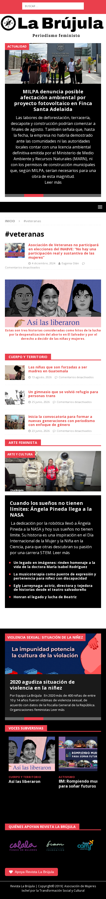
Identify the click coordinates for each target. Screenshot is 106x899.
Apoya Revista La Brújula (34, 872)
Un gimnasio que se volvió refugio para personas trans (63, 393)
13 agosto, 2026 (42, 377)
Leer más (53, 182)
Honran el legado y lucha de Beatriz (45, 597)
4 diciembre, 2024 (43, 263)
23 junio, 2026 (41, 431)
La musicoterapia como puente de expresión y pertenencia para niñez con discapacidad (55, 576)
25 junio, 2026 (41, 402)
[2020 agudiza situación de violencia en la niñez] (53, 653)
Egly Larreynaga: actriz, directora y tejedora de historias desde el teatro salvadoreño (53, 587)
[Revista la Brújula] (53, 25)
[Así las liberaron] (32, 754)
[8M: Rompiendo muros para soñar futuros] (82, 754)
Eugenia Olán (70, 263)
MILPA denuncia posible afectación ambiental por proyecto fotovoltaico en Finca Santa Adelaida (53, 100)
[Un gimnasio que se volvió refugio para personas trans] (15, 397)
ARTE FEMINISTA (23, 442)
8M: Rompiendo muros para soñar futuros (81, 783)
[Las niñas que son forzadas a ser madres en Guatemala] (15, 372)
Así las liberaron (24, 781)
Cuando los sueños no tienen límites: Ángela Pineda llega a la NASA (51, 509)
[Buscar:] (53, 6)
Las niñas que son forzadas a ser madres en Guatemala (57, 369)
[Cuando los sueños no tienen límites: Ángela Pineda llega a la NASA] (53, 471)
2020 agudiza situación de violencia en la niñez (42, 685)
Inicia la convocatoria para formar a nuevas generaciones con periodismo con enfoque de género (61, 420)
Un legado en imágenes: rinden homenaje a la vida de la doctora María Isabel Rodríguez (54, 564)
